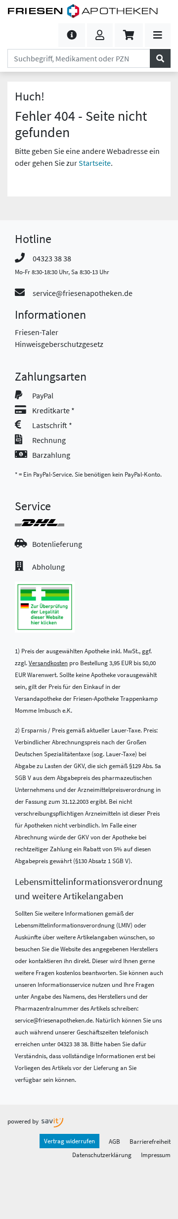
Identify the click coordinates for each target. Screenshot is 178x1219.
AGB (114, 1141)
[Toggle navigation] (158, 35)
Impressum (156, 1155)
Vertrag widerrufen (69, 1141)
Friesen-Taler (36, 332)
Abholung (48, 567)
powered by (23, 1121)
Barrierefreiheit (150, 1141)
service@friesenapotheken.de (83, 293)
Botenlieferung (57, 544)
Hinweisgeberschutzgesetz (59, 344)
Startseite (95, 163)
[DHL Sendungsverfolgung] (48, 522)
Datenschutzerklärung (102, 1155)
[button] (71, 35)
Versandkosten (48, 663)
